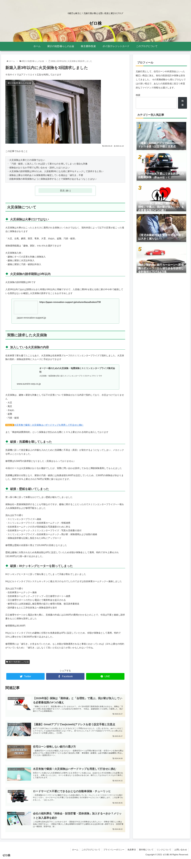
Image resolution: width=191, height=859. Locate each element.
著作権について (146, 849)
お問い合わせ (180, 849)
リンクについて (164, 849)
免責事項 (131, 849)
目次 (62, 190)
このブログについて (90, 849)
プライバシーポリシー (113, 849)
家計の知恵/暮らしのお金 (19, 662)
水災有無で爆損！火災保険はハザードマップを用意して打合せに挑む (48, 425)
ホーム (75, 849)
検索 (138, 95)
